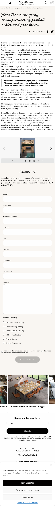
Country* (6, 250)
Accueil (3, 8)
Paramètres (27, 497)
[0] (51, 2)
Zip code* (6, 227)
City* (4, 239)
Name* (5, 194)
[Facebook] (47, 31)
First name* (7, 205)
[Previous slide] (4, 391)
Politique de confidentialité (27, 503)
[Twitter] (52, 31)
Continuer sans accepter (27, 490)
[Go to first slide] (50, 391)
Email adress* (8, 272)
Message (6, 283)
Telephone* (7, 261)
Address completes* (10, 216)
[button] (51, 465)
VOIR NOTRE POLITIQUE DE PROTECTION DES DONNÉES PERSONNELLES (35, 439)
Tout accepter (27, 483)
